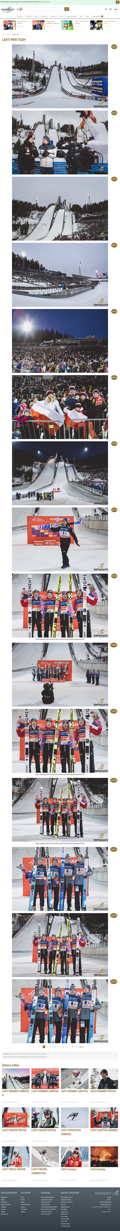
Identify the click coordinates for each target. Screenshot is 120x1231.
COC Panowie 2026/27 (46, 1212)
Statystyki (3, 1207)
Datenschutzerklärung (105, 1202)
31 (76, 1047)
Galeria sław (24, 1209)
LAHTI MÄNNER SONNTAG (45, 1091)
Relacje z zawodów (6, 1204)
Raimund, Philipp (65, 1219)
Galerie (8, 34)
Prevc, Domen (64, 1216)
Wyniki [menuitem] (36, 16)
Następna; (81, 1047)
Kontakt (109, 1197)
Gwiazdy (23, 1212)
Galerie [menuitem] (61, 16)
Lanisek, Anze (64, 1212)
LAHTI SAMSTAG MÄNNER (104, 1130)
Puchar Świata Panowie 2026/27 (49, 1207)
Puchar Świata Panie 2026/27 (48, 1209)
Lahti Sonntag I (69, 1169)
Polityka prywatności (45, 2)
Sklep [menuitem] (86, 16)
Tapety (22, 1202)
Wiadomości (4, 1197)
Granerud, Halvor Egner (67, 1202)
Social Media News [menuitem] (97, 16)
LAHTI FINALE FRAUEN (13, 1169)
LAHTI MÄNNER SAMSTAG (74, 1091)
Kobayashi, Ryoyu (65, 1207)
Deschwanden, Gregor (66, 1197)
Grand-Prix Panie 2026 (46, 1200)
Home (3, 34)
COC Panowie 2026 (46, 1202)
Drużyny (23, 1207)
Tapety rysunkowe (25, 1204)
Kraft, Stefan (64, 1209)
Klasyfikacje (4, 1202)
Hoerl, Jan (63, 1204)
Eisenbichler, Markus (66, 1200)
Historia (3, 1212)
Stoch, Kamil (64, 1221)
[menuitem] (106, 9)
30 (72, 1047)
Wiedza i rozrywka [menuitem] (71, 16)
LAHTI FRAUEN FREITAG (14, 1130)
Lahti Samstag (97, 1169)
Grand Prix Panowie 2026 (47, 1197)
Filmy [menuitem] (81, 16)
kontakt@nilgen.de (42, 1057)
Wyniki (2, 1200)
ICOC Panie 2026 (45, 1204)
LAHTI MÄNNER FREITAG (103, 1091)
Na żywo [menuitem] (28, 16)
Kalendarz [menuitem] (43, 16)
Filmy (22, 1197)
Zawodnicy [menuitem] (53, 16)
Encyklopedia (4, 1214)
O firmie (109, 1199)
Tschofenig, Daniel (65, 1224)
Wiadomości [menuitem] (20, 16)
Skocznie (3, 1209)
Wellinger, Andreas (65, 1226)
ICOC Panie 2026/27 (46, 1214)
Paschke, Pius (64, 1214)
